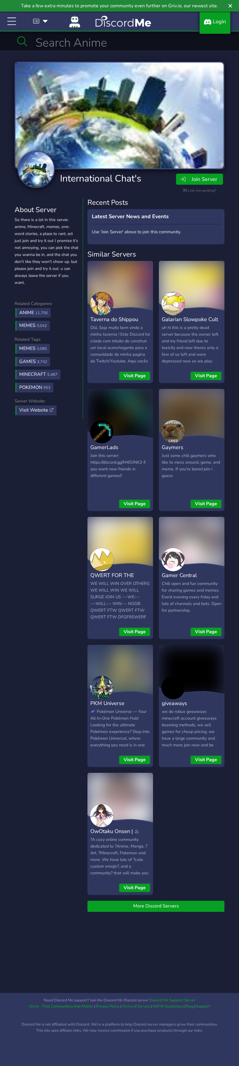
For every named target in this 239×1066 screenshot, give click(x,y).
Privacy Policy (107, 1006)
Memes (33, 325)
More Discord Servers (156, 906)
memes (33, 348)
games (33, 361)
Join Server (204, 179)
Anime (33, 312)
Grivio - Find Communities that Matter (61, 1006)
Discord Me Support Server (172, 1000)
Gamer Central (179, 575)
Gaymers (172, 447)
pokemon (34, 387)
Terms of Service (136, 1006)
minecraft (38, 374)
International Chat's (100, 178)
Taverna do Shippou (114, 319)
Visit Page (135, 376)
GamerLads (104, 447)
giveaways (174, 703)
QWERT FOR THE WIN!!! (112, 579)
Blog (189, 1006)
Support (203, 1006)
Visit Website (34, 410)
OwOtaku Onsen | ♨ (114, 831)
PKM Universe (107, 703)
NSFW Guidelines (168, 1006)
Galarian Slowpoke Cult (190, 319)
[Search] (22, 41)
